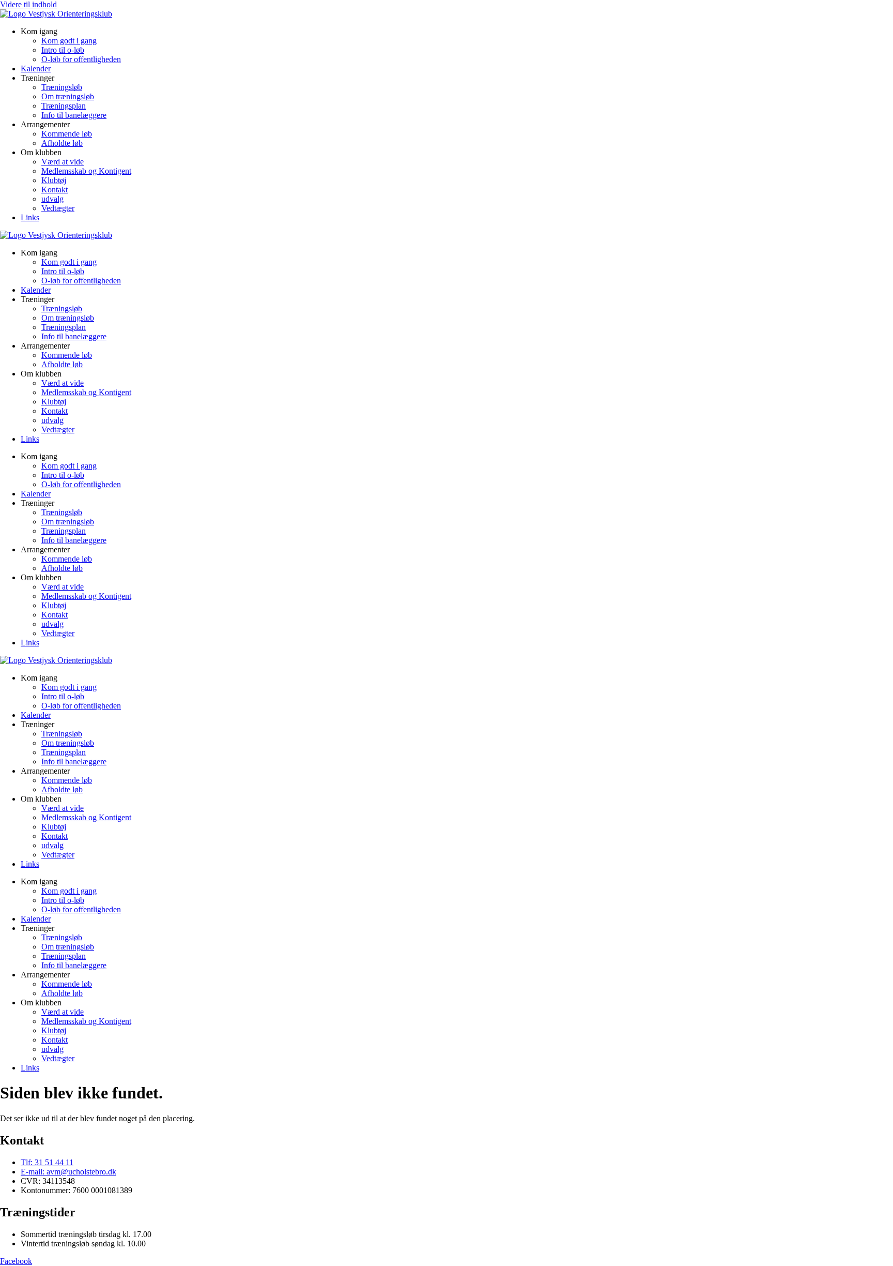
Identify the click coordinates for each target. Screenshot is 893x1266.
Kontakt (54, 189)
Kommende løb (66, 133)
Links (30, 217)
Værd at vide (62, 161)
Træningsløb (61, 87)
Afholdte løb (62, 143)
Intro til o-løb (62, 50)
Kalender (36, 68)
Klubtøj (53, 180)
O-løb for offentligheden (81, 59)
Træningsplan (63, 105)
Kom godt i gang (69, 40)
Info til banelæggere (73, 115)
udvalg (52, 198)
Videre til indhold (28, 4)
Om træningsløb (67, 96)
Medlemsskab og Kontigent (86, 171)
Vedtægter (57, 208)
